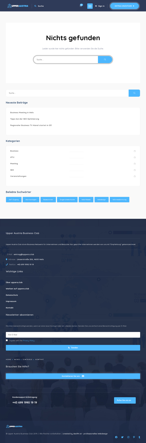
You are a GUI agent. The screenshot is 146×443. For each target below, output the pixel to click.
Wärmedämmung (119, 200)
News (17, 359)
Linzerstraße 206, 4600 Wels (30, 259)
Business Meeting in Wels (22, 112)
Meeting (14, 163)
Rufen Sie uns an (124, 400)
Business (14, 151)
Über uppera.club (14, 282)
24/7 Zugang (14, 200)
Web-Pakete (86, 200)
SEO (12, 170)
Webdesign (101, 200)
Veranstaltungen (18, 176)
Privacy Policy (29, 340)
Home (8, 359)
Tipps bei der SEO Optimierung (24, 119)
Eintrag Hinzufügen (123, 6)
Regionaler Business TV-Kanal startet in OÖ (31, 125)
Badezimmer (48, 200)
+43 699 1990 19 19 (25, 264)
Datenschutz (12, 295)
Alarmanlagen (31, 200)
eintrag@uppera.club (24, 254)
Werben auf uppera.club (17, 288)
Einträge (28, 359)
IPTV (12, 157)
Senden (74, 348)
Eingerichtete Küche (67, 200)
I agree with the (22, 340)
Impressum (11, 301)
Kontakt (9, 308)
